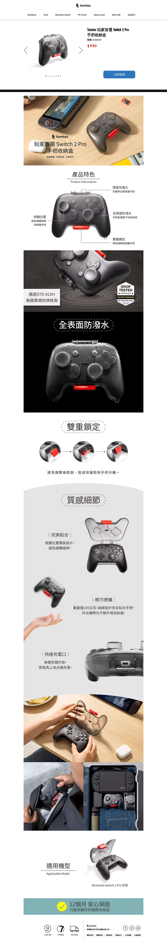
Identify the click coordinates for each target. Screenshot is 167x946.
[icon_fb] (125, 928)
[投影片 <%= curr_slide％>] (60, 76)
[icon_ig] (131, 928)
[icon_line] (138, 928)
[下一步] (81, 50)
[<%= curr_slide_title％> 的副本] (52, 76)
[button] (34, 15)
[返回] (26, 50)
